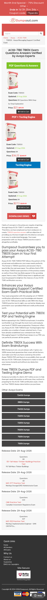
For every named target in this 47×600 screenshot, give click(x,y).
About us (7, 559)
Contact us (8, 557)
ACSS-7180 (22, 38)
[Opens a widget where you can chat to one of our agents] (38, 596)
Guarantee (8, 562)
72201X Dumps (23, 416)
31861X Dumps (23, 402)
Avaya (13, 38)
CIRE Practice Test (13, 502)
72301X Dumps (23, 423)
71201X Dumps (23, 436)
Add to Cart (24, 112)
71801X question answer (16, 232)
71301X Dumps (23, 443)
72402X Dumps (23, 395)
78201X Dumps (23, 430)
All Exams (7, 550)
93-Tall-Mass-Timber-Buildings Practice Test (23, 462)
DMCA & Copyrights (11, 564)
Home (6, 38)
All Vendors (8, 547)
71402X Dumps (23, 409)
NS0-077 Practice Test (15, 483)
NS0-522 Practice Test (15, 521)
